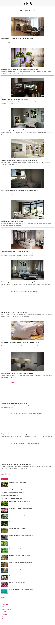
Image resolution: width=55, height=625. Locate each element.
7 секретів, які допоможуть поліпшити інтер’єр (13, 130)
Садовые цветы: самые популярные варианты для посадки (21, 575)
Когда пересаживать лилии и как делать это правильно (20, 508)
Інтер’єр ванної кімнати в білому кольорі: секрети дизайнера (16, 434)
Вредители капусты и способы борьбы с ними (18, 548)
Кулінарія (4, 611)
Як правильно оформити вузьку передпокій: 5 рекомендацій (16, 464)
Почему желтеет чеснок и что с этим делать (18, 528)
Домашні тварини (6, 608)
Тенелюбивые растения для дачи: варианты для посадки (12, 492)
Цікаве (3, 618)
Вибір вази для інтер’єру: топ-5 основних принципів (14, 312)
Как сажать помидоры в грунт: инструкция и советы (19, 501)
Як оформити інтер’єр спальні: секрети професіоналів (14, 251)
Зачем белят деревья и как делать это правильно (19, 569)
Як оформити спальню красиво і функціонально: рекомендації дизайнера (19, 191)
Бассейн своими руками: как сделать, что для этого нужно (21, 589)
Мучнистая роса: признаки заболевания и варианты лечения (21, 542)
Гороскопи (4, 602)
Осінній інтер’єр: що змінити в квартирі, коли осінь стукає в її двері (18, 39)
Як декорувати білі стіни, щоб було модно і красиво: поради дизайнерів (19, 160)
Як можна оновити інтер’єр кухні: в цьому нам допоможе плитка (17, 373)
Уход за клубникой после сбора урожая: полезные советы (20, 562)
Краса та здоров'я (6, 609)
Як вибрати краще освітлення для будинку (12, 221)
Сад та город (5, 614)
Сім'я (3, 616)
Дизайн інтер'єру (6, 604)
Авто (3, 601)
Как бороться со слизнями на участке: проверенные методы (21, 535)
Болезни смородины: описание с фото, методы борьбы (20, 515)
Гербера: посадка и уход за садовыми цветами (10, 495)
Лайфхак (4, 613)
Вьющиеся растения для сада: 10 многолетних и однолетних (13, 489)
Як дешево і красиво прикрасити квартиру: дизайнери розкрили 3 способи (19, 69)
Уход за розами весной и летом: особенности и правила (12, 498)
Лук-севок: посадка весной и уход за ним (17, 582)
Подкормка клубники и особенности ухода (17, 482)
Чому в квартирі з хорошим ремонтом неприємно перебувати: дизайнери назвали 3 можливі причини (26, 282)
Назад (2, 474)
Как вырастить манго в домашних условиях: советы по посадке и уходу (23, 521)
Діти (3, 606)
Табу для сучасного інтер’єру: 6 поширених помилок (14, 403)
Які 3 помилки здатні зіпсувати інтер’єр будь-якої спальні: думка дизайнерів (20, 343)
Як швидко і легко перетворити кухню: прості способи (14, 99)
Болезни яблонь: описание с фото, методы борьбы (19, 555)
